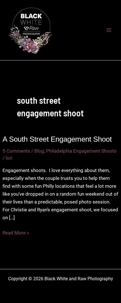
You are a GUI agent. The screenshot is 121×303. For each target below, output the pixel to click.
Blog (39, 151)
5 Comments (16, 151)
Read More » (16, 233)
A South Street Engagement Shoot (57, 139)
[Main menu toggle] (109, 30)
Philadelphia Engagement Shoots (81, 151)
